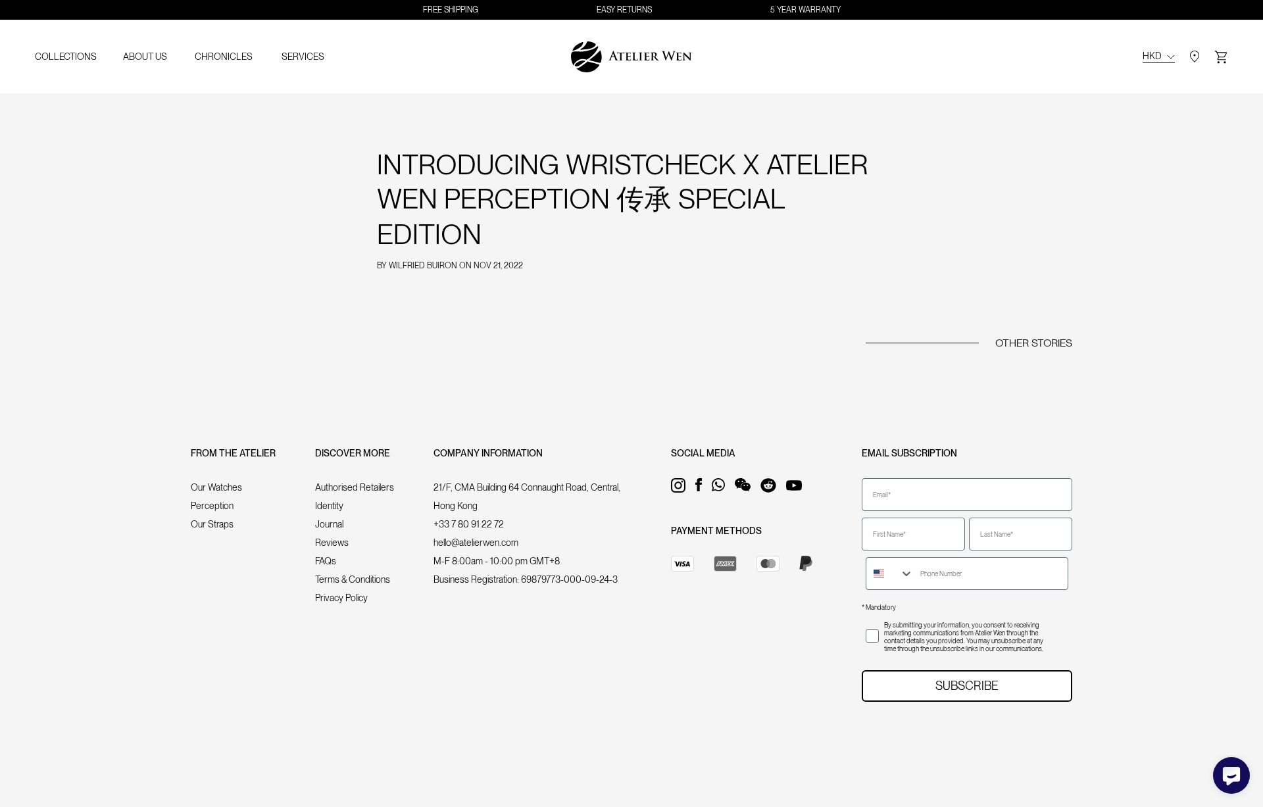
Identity (329, 506)
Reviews (332, 542)
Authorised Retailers (354, 487)
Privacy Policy (341, 598)
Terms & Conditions (352, 579)
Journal (329, 524)
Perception (212, 506)
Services (303, 56)
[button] (1220, 56)
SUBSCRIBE (967, 686)
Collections (66, 56)
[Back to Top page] (631, 56)
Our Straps (212, 524)
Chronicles (224, 56)
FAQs (325, 561)
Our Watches (216, 487)
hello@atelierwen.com (475, 542)
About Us (145, 56)
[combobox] (890, 573)
